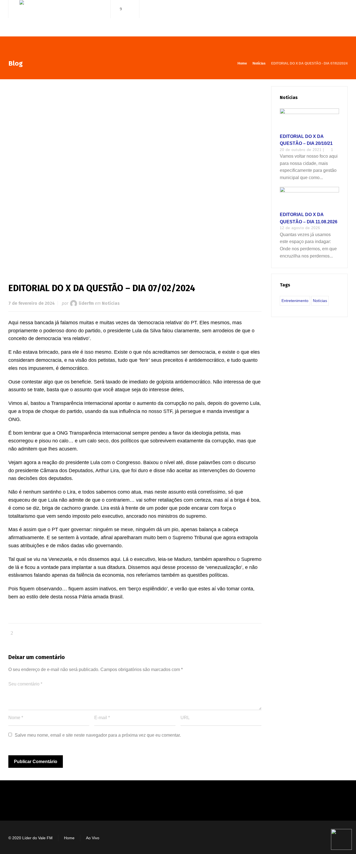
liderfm (86, 303)
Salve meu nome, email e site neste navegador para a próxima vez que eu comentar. (98, 735)
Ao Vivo (92, 838)
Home (69, 838)
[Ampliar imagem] (134, 175)
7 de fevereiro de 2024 (31, 303)
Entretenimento (294, 300)
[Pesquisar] (344, 9)
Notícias (111, 303)
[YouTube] (129, 9)
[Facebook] (121, 9)
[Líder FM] (59, 19)
